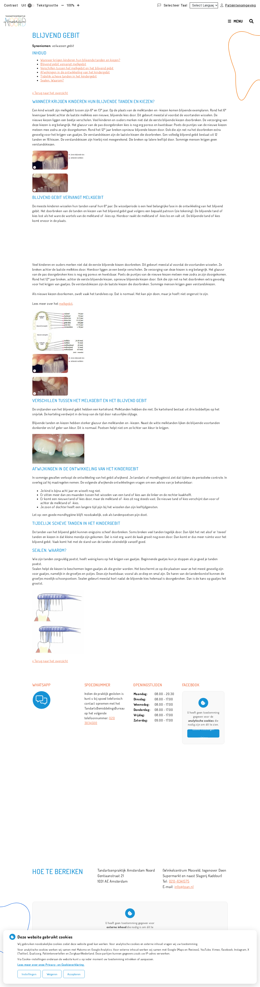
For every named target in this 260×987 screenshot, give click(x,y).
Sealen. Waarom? (52, 80)
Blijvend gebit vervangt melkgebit (63, 64)
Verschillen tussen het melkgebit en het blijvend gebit (77, 68)
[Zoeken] (251, 21)
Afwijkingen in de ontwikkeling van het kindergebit (75, 72)
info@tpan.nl (184, 886)
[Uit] (31, 5)
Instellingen (29, 974)
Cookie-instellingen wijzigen (203, 733)
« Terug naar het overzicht (50, 93)
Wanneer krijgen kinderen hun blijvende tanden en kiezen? (80, 60)
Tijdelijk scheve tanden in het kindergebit (68, 76)
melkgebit (66, 304)
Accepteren (73, 974)
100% (70, 5)
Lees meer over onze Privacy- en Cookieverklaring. (50, 964)
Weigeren (52, 974)
